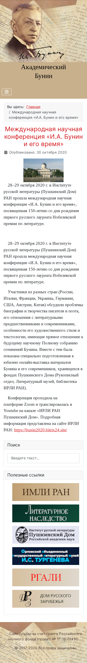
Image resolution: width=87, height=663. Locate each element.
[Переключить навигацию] (7, 91)
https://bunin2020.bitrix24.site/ (40, 430)
